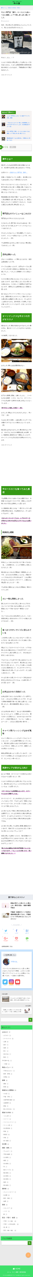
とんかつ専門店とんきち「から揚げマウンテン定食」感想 (18, 116)
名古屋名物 (7, 1128)
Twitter (5, 985)
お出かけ (6, 1032)
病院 (5, 1160)
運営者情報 (22, 1272)
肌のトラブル (8, 1169)
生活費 (6, 1195)
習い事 (6, 1227)
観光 (5, 1057)
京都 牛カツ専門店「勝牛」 (19, 172)
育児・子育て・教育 (9, 1217)
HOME (17, 1269)
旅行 (5, 1044)
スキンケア (7, 1208)
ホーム (9, 1272)
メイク (6, 1211)
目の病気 (6, 1163)
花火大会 (6, 1054)
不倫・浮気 (7, 1096)
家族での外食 (7, 1112)
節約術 (5, 1188)
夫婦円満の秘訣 (9, 1100)
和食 (11, 946)
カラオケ (6, 1035)
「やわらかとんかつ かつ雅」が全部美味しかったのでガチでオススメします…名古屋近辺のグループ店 (18, 124)
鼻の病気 (6, 1185)
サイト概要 (15, 1272)
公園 (5, 1041)
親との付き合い (8, 1109)
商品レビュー (7, 1067)
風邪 (5, 1182)
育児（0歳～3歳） (9, 1230)
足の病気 (6, 1176)
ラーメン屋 (7, 1125)
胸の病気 (6, 1173)
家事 (4, 1080)
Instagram (11, 985)
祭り (5, 1051)
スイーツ (6, 1119)
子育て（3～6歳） (9, 1221)
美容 (4, 1205)
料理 (5, 1087)
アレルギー (7, 1151)
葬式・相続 (7, 1198)
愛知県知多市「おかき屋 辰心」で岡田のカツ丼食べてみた (18, 139)
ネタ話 (6, 1093)
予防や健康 (7, 1154)
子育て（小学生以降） (10, 1224)
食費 (5, 1201)
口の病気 (6, 1157)
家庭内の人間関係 (9, 1090)
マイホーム (6, 1060)
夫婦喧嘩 (7, 1103)
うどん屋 (6, 1116)
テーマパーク (8, 1038)
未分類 (5, 1144)
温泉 (5, 1048)
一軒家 (6, 1064)
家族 (5, 1106)
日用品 (6, 1077)
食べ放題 (6, 1140)
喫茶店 (6, 1134)
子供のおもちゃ (8, 1070)
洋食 (5, 1137)
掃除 (5, 1083)
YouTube (18, 985)
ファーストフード (9, 1122)
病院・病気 (7, 1148)
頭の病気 (6, 1179)
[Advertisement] (16, 93)
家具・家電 (7, 1073)
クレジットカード (9, 1192)
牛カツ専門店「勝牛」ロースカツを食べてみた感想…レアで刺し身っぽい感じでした (18, 132)
